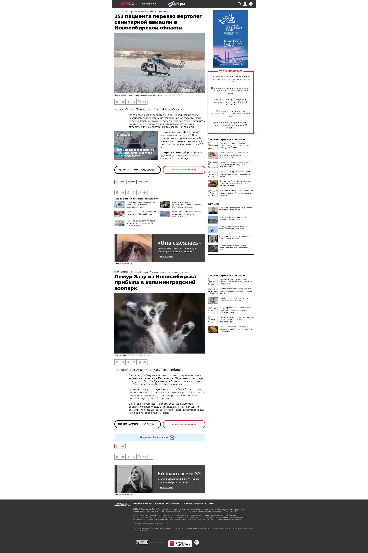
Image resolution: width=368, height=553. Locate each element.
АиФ (180, 95)
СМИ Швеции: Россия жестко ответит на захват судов (232, 218)
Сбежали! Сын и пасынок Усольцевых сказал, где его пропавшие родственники (237, 319)
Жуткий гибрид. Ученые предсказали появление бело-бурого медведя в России (236, 193)
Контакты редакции (142, 504)
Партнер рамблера (158, 542)
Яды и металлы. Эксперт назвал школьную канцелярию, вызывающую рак (234, 155)
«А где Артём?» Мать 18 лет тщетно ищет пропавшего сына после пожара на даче (235, 310)
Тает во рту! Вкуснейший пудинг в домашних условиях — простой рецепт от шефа (235, 183)
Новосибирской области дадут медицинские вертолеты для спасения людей (141, 223)
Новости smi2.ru (124, 263)
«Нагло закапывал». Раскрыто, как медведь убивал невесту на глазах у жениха (236, 291)
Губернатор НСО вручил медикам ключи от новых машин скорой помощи (181, 155)
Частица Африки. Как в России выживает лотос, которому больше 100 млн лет (236, 281)
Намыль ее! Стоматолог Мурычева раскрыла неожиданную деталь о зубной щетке (235, 164)
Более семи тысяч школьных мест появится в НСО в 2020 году (142, 213)
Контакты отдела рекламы (167, 504)
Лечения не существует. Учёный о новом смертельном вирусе (235, 299)
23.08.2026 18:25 (121, 272)
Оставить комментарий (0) (184, 170)
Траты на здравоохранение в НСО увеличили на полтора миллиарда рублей (142, 204)
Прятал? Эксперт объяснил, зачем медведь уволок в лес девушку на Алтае (235, 174)
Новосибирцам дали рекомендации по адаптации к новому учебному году (230, 90)
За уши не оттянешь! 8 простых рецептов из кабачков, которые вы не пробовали (236, 329)
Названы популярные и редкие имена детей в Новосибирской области (230, 102)
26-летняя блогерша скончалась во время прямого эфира (235, 237)
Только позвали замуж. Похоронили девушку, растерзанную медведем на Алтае (231, 79)
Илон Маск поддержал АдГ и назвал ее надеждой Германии (235, 209)
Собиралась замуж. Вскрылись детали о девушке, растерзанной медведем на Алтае (235, 145)
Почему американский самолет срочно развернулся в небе (233, 228)
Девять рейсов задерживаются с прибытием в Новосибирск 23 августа (230, 125)
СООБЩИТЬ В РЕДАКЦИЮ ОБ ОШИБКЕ (198, 504)
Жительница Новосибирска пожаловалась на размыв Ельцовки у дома (230, 113)
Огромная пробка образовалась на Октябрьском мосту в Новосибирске (186, 214)
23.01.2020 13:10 (121, 12)
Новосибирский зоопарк (140, 355)
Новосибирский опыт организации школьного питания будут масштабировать (187, 204)
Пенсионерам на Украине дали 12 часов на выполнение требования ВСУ (234, 248)
